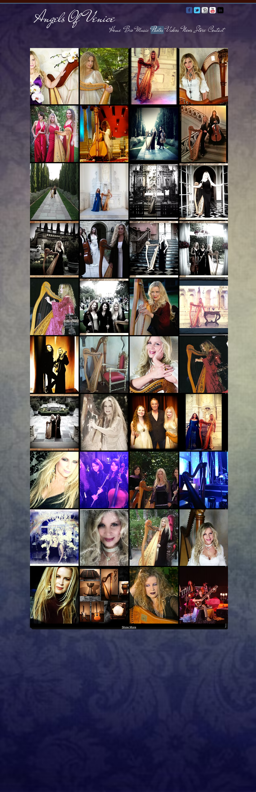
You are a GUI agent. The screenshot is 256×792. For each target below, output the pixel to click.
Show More (129, 627)
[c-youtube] (212, 10)
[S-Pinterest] (205, 10)
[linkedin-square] (220, 10)
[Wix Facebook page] (189, 10)
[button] (54, 76)
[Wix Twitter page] (197, 10)
